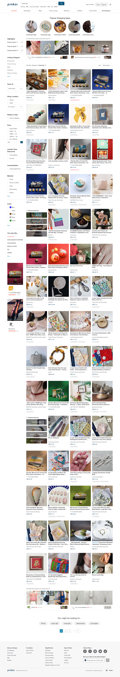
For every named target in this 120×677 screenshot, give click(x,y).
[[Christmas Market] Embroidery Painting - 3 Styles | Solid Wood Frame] (80, 391)
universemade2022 (97, 477)
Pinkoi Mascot (68, 657)
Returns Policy (49, 662)
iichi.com (66, 662)
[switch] (15, 42)
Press (65, 652)
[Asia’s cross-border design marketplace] (12, 4)
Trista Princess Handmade (55, 200)
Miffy (49, 6)
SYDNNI (50, 302)
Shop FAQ (29, 652)
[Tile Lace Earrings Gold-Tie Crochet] (80, 563)
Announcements (49, 655)
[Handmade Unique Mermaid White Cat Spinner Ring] (80, 184)
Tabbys (72, 546)
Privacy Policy (49, 660)
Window (9, 660)
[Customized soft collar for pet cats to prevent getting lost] (36, 286)
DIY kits (43, 623)
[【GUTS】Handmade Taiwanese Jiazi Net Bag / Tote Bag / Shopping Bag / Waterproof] (58, 219)
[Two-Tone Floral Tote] (80, 254)
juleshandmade (52, 512)
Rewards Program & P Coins (52, 665)
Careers (66, 660)
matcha (9, 253)
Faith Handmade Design (33, 512)
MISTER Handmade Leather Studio (36, 337)
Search (61, 3)
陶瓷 (27, 6)
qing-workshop (30, 95)
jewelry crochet (12, 246)
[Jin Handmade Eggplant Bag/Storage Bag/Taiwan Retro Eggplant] (58, 563)
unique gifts (67, 623)
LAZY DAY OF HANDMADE (33, 165)
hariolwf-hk (95, 270)
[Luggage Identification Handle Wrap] (102, 461)
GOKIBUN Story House (76, 200)
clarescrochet (74, 270)
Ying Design (95, 130)
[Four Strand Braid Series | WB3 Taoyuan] (102, 321)
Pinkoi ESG (67, 655)
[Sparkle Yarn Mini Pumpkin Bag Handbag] (36, 356)
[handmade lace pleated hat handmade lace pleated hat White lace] (58, 286)
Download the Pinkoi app (95, 660)
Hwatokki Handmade (32, 372)
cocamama (73, 235)
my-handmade (96, 200)
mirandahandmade (53, 442)
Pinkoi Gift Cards (11, 655)
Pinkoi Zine (10, 652)
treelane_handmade (53, 165)
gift (52, 6)
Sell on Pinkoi (90, 4)
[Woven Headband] (58, 426)
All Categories (10, 650)
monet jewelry (11, 243)
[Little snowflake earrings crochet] (58, 149)
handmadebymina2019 (76, 130)
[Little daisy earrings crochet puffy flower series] (80, 461)
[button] (21, 142)
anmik (50, 372)
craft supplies (94, 623)
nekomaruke (43, 6)
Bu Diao (50, 235)
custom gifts (54, 623)
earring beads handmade (15, 240)
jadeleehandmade (97, 407)
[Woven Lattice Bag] (102, 563)
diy (8, 249)
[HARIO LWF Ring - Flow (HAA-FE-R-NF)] (102, 254)
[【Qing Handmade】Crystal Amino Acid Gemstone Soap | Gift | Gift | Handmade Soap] (36, 114)
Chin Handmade (52, 477)
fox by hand (29, 302)
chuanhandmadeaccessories (100, 337)
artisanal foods (80, 623)
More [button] (8, 76)
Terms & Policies (49, 657)
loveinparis (73, 302)
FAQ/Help (47, 650)
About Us (66, 650)
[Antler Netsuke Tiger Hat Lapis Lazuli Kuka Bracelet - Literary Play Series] (58, 356)
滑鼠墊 (55, 6)
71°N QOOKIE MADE (76, 95)
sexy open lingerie (34, 6)
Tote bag (22, 6)
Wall (8, 657)
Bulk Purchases (49, 652)
